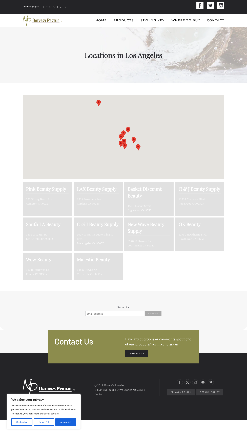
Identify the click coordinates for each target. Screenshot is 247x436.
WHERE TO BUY (185, 20)
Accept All (65, 422)
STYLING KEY (152, 20)
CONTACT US (136, 353)
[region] (44, 411)
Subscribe (123, 307)
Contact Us (101, 394)
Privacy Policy (181, 392)
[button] (123, 133)
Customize (21, 422)
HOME (101, 20)
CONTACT (215, 20)
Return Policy (210, 392)
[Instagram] (220, 5)
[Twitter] (210, 5)
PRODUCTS (123, 20)
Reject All (44, 422)
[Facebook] (199, 5)
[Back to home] (42, 20)
